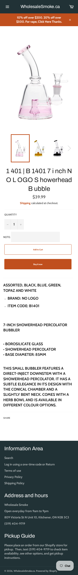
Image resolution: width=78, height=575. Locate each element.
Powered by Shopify (46, 570)
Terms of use (12, 471)
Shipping (25, 203)
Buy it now (37, 264)
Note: (37, 327)
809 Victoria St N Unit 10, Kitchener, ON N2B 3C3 (36, 517)
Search (8, 458)
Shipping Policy (14, 483)
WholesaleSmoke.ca (39, 6)
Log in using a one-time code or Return (29, 464)
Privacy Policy (13, 477)
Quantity (10, 214)
